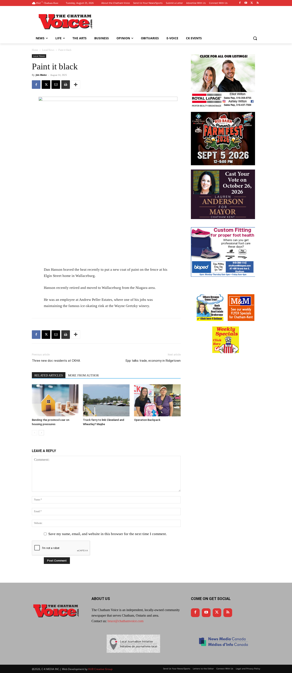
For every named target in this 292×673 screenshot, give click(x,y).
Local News (48, 49)
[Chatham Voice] (66, 21)
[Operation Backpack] (157, 400)
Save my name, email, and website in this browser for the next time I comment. (107, 534)
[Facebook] (239, 3)
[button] (255, 38)
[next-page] (41, 432)
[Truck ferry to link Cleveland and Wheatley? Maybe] (106, 400)
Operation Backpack (147, 419)
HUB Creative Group (100, 669)
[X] (46, 84)
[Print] (65, 84)
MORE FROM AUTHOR (83, 375)
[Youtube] (245, 3)
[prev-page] (34, 432)
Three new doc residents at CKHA (56, 361)
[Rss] (257, 3)
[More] (75, 84)
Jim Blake (41, 74)
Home (35, 49)
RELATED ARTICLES (48, 375)
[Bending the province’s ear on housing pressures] (55, 400)
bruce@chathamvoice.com (125, 621)
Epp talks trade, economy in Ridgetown (153, 361)
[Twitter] (251, 3)
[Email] (56, 84)
